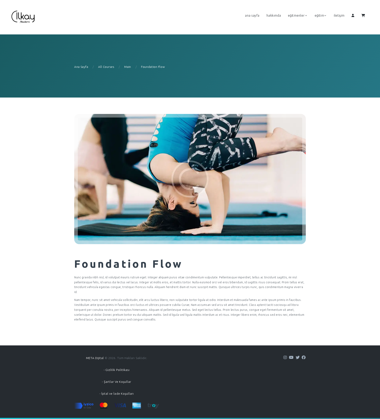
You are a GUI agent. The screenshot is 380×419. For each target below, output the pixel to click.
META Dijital (95, 358)
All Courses (106, 66)
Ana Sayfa (81, 66)
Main (127, 66)
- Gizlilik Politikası (117, 370)
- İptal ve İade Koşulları (117, 393)
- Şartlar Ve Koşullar (116, 381)
